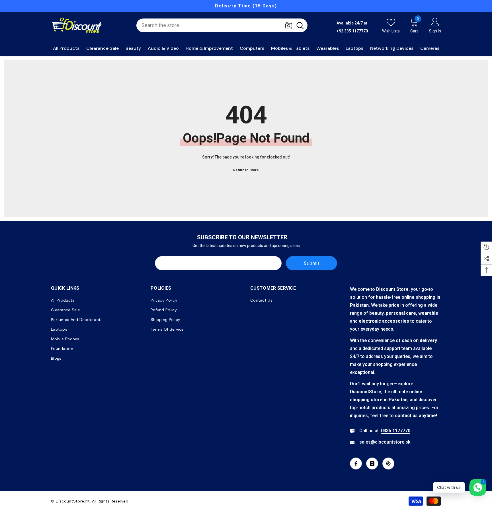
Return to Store (246, 170)
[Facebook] (356, 463)
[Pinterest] (388, 463)
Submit (311, 263)
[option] (246, 6)
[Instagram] (372, 463)
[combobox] (214, 25)
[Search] (222, 25)
